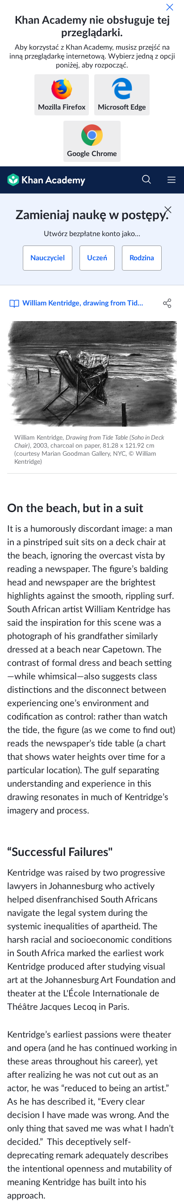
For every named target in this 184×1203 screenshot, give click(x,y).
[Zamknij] (170, 7)
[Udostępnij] (167, 303)
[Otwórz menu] (171, 179)
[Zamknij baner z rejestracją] (168, 210)
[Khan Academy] (42, 180)
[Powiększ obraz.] (92, 374)
